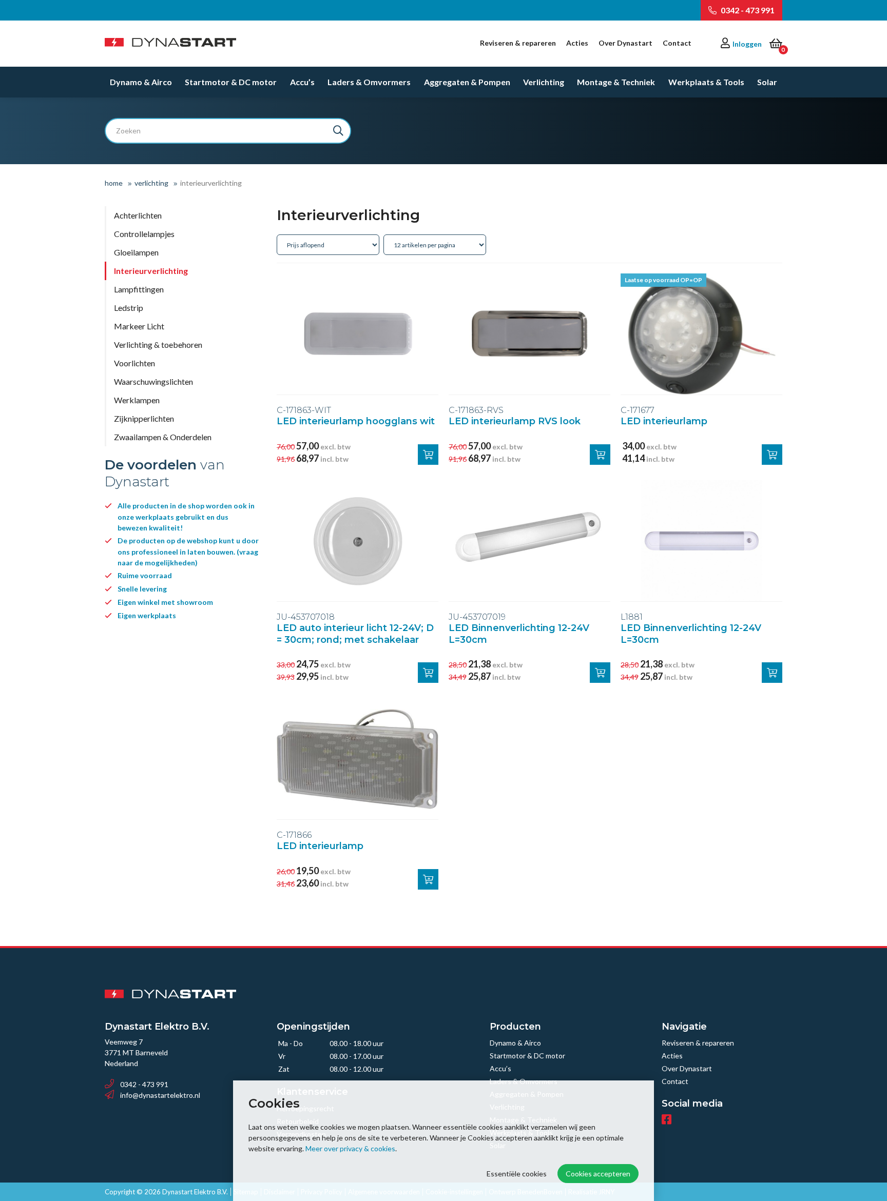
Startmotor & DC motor (231, 82)
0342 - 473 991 (747, 10)
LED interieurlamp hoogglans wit (356, 421)
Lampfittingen (139, 289)
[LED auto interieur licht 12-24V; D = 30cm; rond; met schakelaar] (357, 540)
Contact (677, 42)
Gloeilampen (136, 252)
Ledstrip (128, 307)
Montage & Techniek (616, 82)
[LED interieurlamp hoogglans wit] (357, 334)
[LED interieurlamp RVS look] (529, 334)
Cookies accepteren (598, 1173)
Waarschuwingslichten (153, 381)
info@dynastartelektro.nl (160, 1095)
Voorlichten (134, 363)
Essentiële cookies (517, 1173)
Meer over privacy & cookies (350, 1148)
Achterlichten (138, 215)
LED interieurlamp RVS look (515, 421)
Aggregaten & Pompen (467, 82)
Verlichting (543, 82)
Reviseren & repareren (518, 42)
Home (114, 183)
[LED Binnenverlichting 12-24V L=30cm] (529, 540)
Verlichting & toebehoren (158, 344)
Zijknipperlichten (144, 418)
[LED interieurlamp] (701, 334)
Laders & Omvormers (369, 82)
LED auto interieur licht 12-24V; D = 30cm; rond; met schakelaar (355, 633)
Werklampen (137, 400)
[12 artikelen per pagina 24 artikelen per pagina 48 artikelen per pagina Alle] (436, 244)
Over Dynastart (625, 42)
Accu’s (302, 82)
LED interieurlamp (664, 421)
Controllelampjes (144, 234)
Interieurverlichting (151, 270)
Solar (767, 82)
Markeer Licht (139, 326)
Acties (577, 42)
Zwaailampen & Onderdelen (162, 437)
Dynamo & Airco (141, 82)
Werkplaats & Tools (706, 82)
